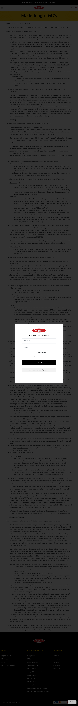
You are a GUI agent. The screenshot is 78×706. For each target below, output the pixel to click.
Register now (46, 370)
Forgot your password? (28, 357)
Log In (39, 362)
